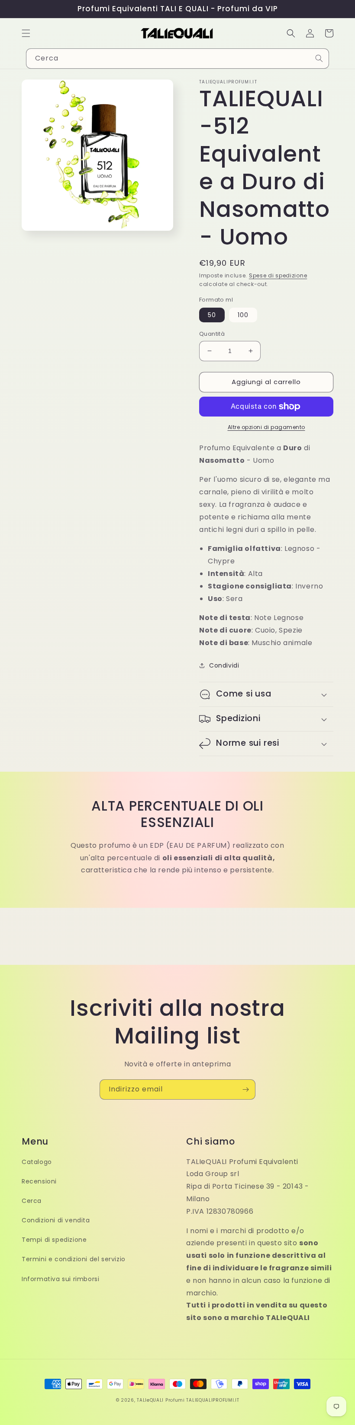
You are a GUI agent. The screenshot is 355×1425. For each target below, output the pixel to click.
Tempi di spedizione (54, 1239)
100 (243, 315)
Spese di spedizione (278, 275)
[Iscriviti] (245, 1089)
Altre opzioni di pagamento (266, 427)
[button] (26, 33)
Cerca (32, 1200)
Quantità (212, 334)
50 (212, 315)
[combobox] (177, 58)
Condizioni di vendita (56, 1220)
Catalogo (37, 1162)
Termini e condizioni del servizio (74, 1259)
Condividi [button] (224, 665)
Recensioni (39, 1181)
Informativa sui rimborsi (60, 1279)
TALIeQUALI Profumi (161, 1400)
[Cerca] (319, 58)
